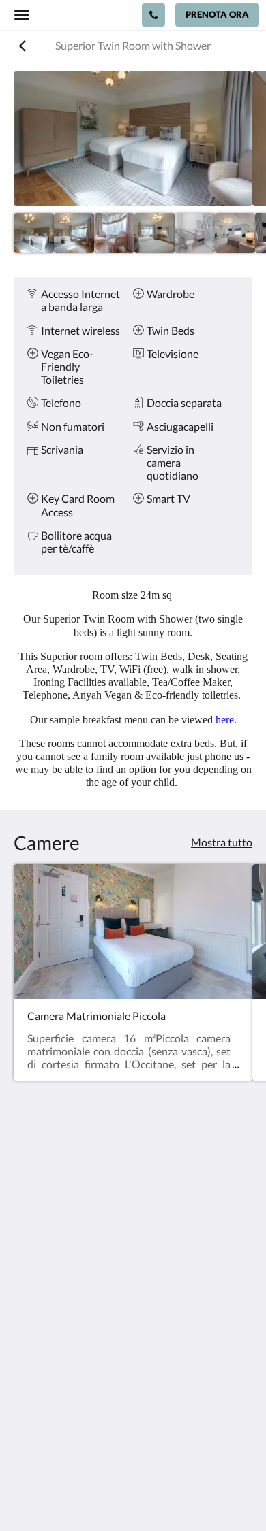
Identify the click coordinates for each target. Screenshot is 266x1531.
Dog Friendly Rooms (61, 1372)
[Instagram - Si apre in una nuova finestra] (64, 1285)
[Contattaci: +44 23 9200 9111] (153, 15)
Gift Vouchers (46, 1406)
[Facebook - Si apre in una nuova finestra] (27, 1285)
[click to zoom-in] (133, 138)
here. (226, 719)
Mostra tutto (221, 842)
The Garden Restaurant (68, 1360)
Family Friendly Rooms (67, 1383)
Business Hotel (49, 1395)
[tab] (133, 1326)
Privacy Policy (46, 1349)
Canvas (161, 1494)
